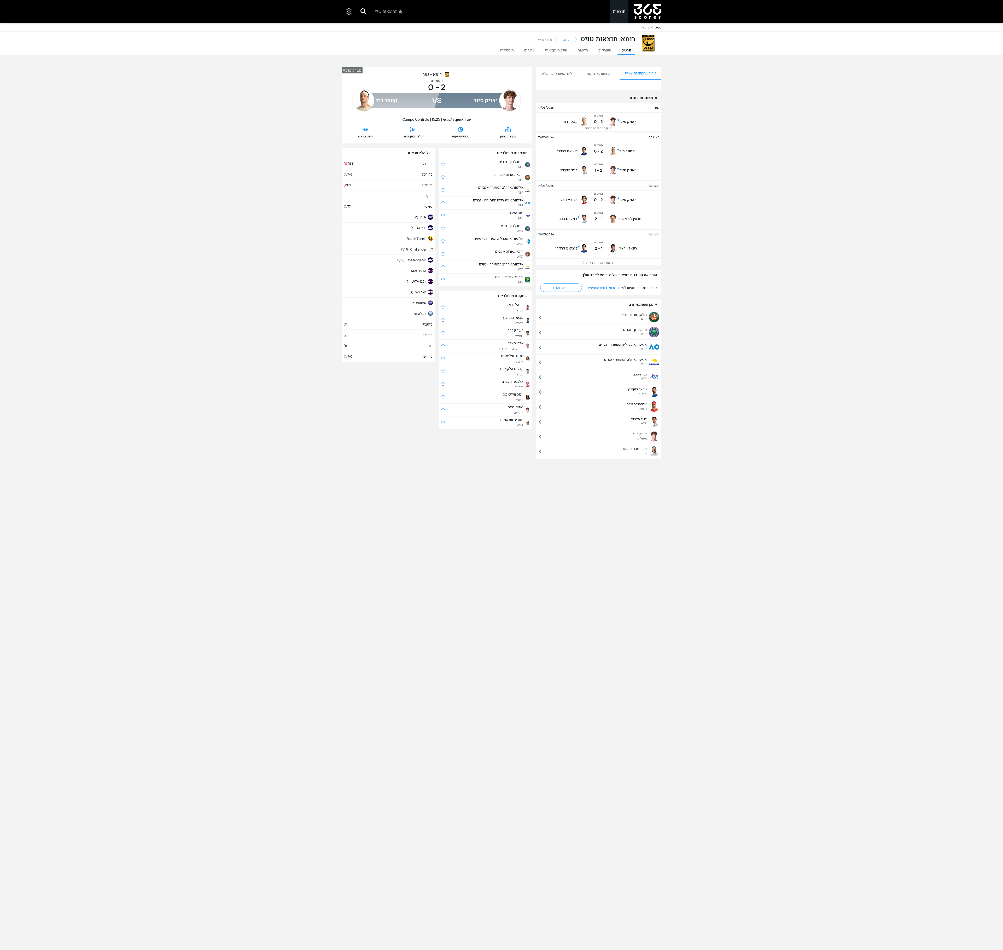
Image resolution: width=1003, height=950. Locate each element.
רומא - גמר (432, 74)
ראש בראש (365, 136)
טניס (658, 27)
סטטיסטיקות (460, 136)
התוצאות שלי (386, 11)
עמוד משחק (508, 136)
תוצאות (619, 11)
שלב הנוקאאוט (413, 136)
